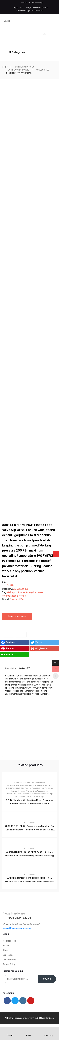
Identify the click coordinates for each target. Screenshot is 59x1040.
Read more (31, 899)
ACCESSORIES (42, 70)
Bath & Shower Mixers (35, 783)
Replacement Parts (23, 796)
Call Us (10, 1035)
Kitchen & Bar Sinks (44, 788)
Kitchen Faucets (18, 791)
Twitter (38, 642)
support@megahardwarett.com (17, 928)
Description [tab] (11, 669)
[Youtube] (30, 1000)
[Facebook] (7, 1000)
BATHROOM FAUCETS (43, 785)
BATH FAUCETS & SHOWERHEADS (20, 785)
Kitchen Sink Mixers (14, 794)
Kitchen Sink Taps (30, 794)
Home (5, 67)
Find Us (29, 1035)
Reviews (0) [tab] (24, 669)
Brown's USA (17, 599)
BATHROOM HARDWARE (18, 70)
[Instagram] (22, 1000)
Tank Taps (36, 796)
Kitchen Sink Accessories (37, 791)
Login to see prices (17, 616)
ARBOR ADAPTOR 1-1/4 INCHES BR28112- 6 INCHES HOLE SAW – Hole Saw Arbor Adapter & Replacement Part (29, 880)
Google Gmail (41, 648)
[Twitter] (15, 1000)
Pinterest (10, 648)
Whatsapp (10, 654)
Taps (42, 796)
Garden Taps (30, 788)
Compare (21, 634)
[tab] (11, 669)
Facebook (10, 642)
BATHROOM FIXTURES (25, 67)
